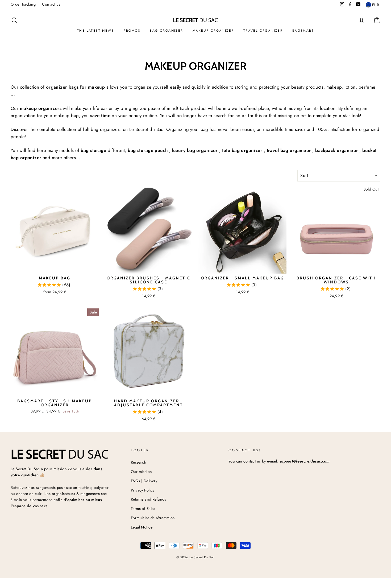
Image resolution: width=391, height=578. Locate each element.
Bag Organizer (166, 30)
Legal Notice (141, 527)
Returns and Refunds (148, 499)
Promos (132, 30)
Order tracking (23, 4)
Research (138, 462)
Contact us (51, 4)
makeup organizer (213, 30)
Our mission (141, 471)
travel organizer (263, 30)
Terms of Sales (143, 508)
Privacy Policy (143, 490)
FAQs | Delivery (144, 481)
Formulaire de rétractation (153, 518)
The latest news (95, 30)
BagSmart (303, 30)
